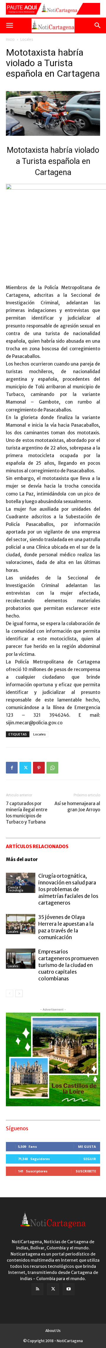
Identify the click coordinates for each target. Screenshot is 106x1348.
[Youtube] (68, 1289)
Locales (26, 39)
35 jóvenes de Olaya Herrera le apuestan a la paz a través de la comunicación (66, 927)
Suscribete (86, 1171)
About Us (53, 1330)
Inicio (10, 39)
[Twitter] (25, 768)
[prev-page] (9, 993)
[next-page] (19, 993)
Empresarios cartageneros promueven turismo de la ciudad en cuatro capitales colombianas (68, 965)
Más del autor (22, 859)
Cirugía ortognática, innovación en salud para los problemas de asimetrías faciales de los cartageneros (68, 889)
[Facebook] (12, 768)
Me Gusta (87, 1146)
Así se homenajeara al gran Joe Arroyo (77, 806)
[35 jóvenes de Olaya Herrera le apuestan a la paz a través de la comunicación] (20, 924)
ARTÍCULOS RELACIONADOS (37, 846)
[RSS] (37, 1289)
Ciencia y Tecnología (15, 889)
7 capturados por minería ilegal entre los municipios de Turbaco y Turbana (26, 813)
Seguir (89, 1159)
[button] (9, 25)
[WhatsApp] (52, 768)
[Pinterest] (39, 768)
